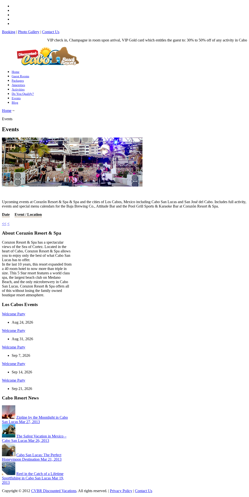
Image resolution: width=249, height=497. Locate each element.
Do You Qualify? (23, 94)
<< (4, 223)
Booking (8, 32)
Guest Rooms (20, 76)
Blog (15, 102)
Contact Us (50, 32)
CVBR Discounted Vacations (53, 491)
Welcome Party (13, 314)
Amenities (18, 85)
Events (16, 98)
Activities (18, 89)
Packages (18, 80)
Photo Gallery (28, 32)
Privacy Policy (121, 491)
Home (15, 72)
